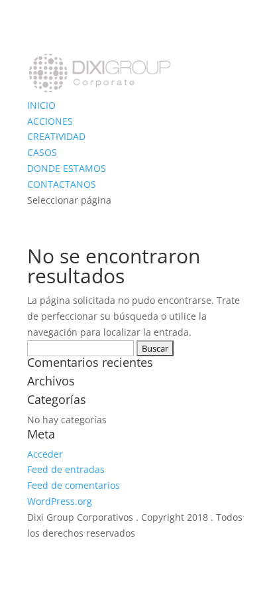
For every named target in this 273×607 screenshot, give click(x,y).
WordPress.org (59, 501)
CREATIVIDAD (56, 136)
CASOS (42, 152)
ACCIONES (50, 121)
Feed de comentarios (73, 485)
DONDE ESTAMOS (66, 168)
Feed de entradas (66, 469)
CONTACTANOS (61, 184)
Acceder (45, 454)
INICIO (41, 105)
